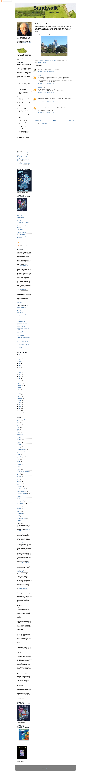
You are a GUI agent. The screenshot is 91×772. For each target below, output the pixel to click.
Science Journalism (21, 503)
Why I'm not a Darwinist (21, 319)
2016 (20, 372)
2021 (20, 363)
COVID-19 (19, 439)
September (20, 385)
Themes (18, 510)
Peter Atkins (19, 302)
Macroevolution (20, 324)
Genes (18, 459)
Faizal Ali (40, 75)
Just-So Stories (20, 310)
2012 (20, 402)
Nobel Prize (19, 484)
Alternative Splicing (21, 419)
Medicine (19, 478)
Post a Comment (39, 115)
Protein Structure (20, 230)
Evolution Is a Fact (21, 309)
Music (18, 479)
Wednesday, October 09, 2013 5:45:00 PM (46, 101)
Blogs (18, 427)
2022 (20, 361)
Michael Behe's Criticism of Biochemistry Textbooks (22, 342)
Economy (19, 442)
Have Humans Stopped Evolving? (23, 337)
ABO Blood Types (20, 217)
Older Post (71, 120)
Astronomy (19, 420)
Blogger (47, 768)
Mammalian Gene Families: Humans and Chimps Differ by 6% (24, 339)
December (20, 380)
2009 (20, 408)
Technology (19, 508)
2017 (20, 370)
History (18, 467)
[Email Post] (66, 60)
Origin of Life (20, 486)
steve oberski (40, 106)
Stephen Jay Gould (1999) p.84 (24, 588)
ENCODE (19, 446)
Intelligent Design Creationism (23, 471)
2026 (20, 354)
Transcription (19, 237)
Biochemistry (19, 424)
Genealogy (19, 224)
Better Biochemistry (21, 219)
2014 (20, 376)
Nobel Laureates (20, 229)
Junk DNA (19, 474)
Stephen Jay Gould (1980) (25, 562)
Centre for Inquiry (20, 434)
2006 (20, 413)
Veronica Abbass (41, 87)
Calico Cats (19, 347)
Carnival (19, 432)
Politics (18, 489)
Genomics (19, 464)
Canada (18, 430)
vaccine (18, 515)
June (19, 391)
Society (18, 506)
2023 (20, 359)
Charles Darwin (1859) (21, 289)
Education (19, 444)
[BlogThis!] (59, 60)
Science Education (20, 501)
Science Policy (20, 505)
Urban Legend (20, 513)
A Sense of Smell (20, 215)
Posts (20, 242)
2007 (20, 412)
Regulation (19, 494)
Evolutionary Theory (21, 451)
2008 (20, 410)
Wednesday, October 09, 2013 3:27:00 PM (46, 83)
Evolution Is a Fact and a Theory (23, 333)
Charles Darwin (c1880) (23, 265)
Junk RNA (19, 476)
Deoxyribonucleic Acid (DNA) (23, 222)
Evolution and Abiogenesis (22, 323)
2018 (20, 369)
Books (18, 429)
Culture (18, 441)
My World (40, 62)
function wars (20, 452)
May (19, 393)
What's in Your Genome (21, 307)
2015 (20, 374)
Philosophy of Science (21, 488)
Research (19, 496)
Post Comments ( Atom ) (44, 123)
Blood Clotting (20, 220)
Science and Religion (21, 499)
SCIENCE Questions (21, 234)
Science (18, 498)
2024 (20, 357)
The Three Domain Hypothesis (23, 236)
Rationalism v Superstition (22, 493)
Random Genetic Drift (21, 326)
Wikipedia (19, 520)
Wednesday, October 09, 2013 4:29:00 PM (46, 92)
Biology (18, 425)
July (19, 389)
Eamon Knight (41, 67)
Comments (21, 245)
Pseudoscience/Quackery (22, 491)
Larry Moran (41, 60)
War (18, 516)
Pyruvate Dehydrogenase (21, 232)
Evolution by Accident (21, 321)
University (44, 62)
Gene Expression (20, 456)
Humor (18, 469)
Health (18, 466)
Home (54, 120)
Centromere (19, 435)
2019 (20, 367)
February (20, 398)
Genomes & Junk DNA (21, 225)
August (19, 387)
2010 (20, 406)
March (19, 396)
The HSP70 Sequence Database (23, 349)
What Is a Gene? (20, 312)
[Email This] (57, 60)
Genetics (19, 461)
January (20, 400)
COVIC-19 (19, 437)
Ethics (18, 447)
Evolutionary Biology (21, 449)
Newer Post (38, 120)
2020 (20, 365)
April (19, 394)
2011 (20, 404)
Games (18, 454)
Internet (18, 473)
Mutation (19, 227)
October (20, 383)
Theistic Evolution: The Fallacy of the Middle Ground (23, 317)
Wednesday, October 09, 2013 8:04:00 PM (46, 112)
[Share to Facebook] (62, 60)
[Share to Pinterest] (63, 60)
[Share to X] (60, 60)
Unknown (40, 96)
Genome (19, 462)
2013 (20, 378)
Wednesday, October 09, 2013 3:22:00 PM (46, 71)
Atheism (18, 422)
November (20, 381)
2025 (20, 356)
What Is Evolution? (21, 335)
